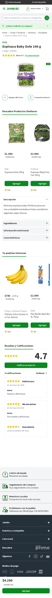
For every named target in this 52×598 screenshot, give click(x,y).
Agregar (26, 591)
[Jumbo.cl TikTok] (42, 557)
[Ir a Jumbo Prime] (43, 547)
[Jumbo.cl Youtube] (48, 557)
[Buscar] (46, 18)
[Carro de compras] (47, 9)
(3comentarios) (32, 55)
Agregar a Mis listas (16, 97)
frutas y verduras (17, 32)
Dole (4, 42)
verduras (32, 32)
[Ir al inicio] (13, 9)
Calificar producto (26, 365)
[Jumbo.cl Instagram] (36, 557)
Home (4, 32)
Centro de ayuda (14, 2)
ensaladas (43, 32)
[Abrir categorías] (4, 8)
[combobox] (26, 18)
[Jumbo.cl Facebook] (29, 557)
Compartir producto (42, 97)
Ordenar (40, 373)
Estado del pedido (39, 2)
